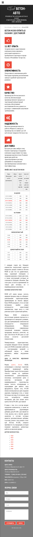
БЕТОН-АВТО (19, 10)
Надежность (11, 123)
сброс (21, 523)
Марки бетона (16, 27)
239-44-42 (23, 474)
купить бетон (16, 365)
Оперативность (13, 70)
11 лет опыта (11, 46)
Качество (9, 92)
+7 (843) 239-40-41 (15, 474)
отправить (10, 523)
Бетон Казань (8, 27)
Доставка (10, 145)
